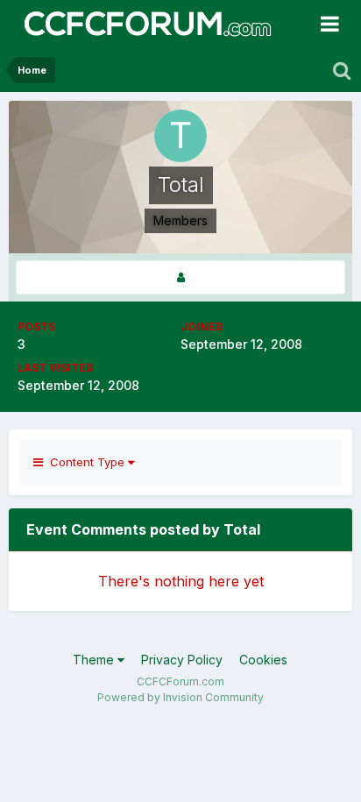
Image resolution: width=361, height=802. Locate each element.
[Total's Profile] (180, 277)
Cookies (263, 659)
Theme (95, 659)
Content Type (85, 462)
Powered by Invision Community (180, 697)
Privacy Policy (182, 659)
